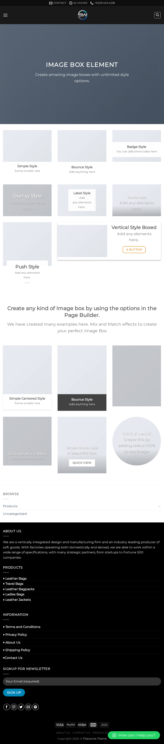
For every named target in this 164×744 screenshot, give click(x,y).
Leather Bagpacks (19, 589)
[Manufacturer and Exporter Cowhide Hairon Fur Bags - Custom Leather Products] (82, 15)
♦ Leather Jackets (17, 600)
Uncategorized (15, 514)
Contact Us (81, 732)
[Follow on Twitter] (21, 707)
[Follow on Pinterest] (35, 707)
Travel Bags (14, 584)
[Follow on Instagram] (14, 707)
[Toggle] (159, 506)
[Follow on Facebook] (6, 707)
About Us (63, 732)
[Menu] (5, 15)
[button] (134, 735)
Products (10, 506)
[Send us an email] (28, 707)
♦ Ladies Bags (13, 594)
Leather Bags (16, 578)
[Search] (157, 15)
